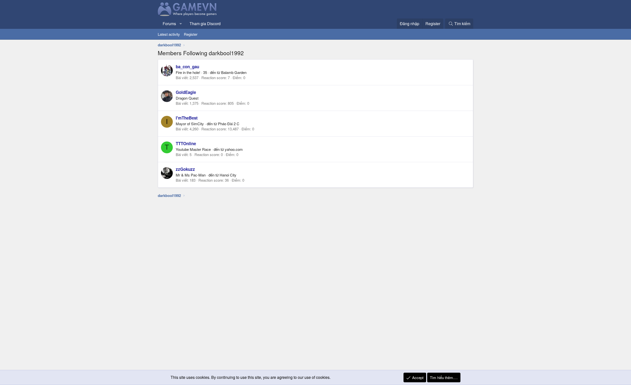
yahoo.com (234, 149)
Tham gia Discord (205, 23)
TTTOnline (186, 143)
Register (190, 34)
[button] (181, 23)
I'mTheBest (187, 118)
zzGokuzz (185, 169)
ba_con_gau (187, 67)
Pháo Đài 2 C (228, 123)
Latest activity (169, 34)
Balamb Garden (233, 72)
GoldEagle (186, 92)
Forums (169, 23)
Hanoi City (228, 174)
